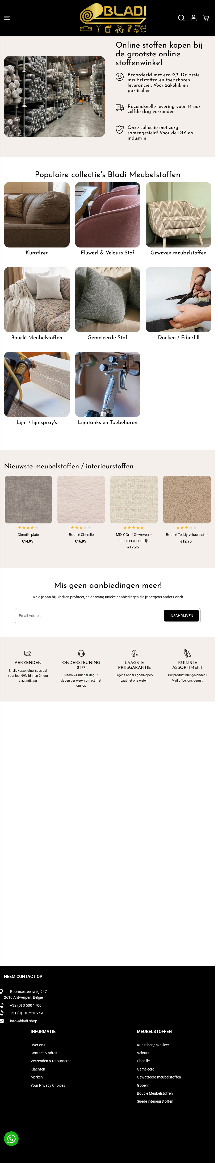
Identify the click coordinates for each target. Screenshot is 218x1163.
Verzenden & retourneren (51, 1061)
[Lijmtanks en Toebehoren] (108, 384)
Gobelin (143, 1085)
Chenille (143, 1061)
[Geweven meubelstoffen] (178, 215)
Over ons (38, 1045)
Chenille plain (28, 534)
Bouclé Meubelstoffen (155, 1093)
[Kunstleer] (37, 215)
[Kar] (205, 17)
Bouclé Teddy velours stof (187, 534)
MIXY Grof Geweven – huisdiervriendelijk (134, 537)
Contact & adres (44, 1053)
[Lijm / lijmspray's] (37, 384)
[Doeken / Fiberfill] (178, 300)
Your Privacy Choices (48, 1085)
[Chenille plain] (28, 499)
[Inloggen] (193, 17)
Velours (143, 1053)
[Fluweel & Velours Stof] (108, 215)
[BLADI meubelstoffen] (106, 18)
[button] (7, 18)
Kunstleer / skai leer (153, 1045)
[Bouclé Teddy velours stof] (187, 499)
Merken (37, 1077)
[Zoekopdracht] (181, 17)
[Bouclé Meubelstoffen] (37, 300)
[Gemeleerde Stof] (108, 300)
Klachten (38, 1069)
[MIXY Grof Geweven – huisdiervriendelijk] (134, 499)
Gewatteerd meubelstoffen (159, 1077)
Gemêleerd (145, 1069)
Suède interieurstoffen (155, 1101)
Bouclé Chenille (81, 534)
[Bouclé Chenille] (81, 499)
